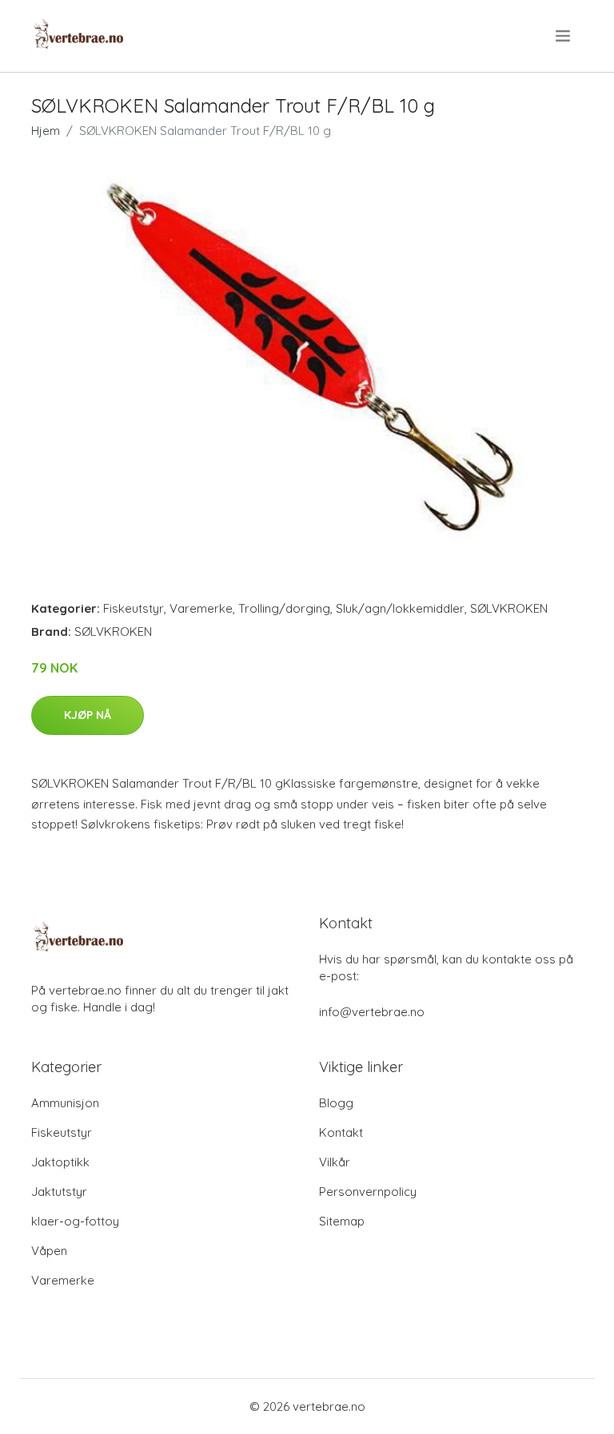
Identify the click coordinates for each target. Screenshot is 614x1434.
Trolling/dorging (284, 608)
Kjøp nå (87, 715)
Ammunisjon (65, 1102)
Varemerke (201, 608)
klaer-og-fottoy (75, 1221)
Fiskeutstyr (133, 608)
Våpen (49, 1250)
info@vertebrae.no (372, 1011)
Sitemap (342, 1221)
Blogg (336, 1102)
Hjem (45, 130)
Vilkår (334, 1162)
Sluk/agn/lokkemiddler (400, 608)
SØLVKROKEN (509, 608)
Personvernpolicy (368, 1191)
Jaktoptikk (60, 1162)
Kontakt (341, 1132)
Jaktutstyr (59, 1191)
